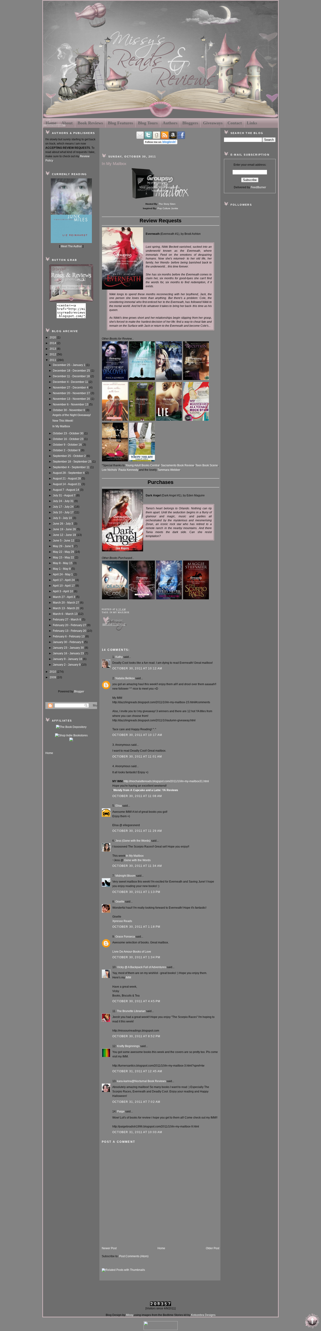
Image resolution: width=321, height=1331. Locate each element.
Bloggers (190, 123)
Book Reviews (90, 123)
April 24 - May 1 (63, 574)
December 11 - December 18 (71, 376)
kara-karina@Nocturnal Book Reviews (141, 1081)
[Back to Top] (312, 1321)
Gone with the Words (137, 860)
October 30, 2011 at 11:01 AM (137, 756)
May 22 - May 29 (64, 552)
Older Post (212, 1248)
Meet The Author (71, 246)
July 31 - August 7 (64, 495)
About (67, 123)
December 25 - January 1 (69, 365)
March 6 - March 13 (65, 614)
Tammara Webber (168, 469)
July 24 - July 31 (63, 501)
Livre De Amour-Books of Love (131, 951)
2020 (53, 337)
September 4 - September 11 (71, 467)
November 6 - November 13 (71, 404)
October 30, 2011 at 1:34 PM (136, 957)
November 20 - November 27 (72, 393)
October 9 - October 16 (67, 444)
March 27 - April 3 (64, 597)
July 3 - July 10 (63, 518)
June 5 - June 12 (64, 540)
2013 (53, 348)
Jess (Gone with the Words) (132, 840)
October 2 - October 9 (67, 450)
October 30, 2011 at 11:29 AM (137, 830)
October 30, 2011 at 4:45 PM (136, 1001)
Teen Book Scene (206, 465)
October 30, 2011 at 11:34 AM (137, 866)
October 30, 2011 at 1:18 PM (136, 926)
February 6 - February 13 (69, 636)
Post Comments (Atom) (134, 1256)
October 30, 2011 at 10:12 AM (137, 668)
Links (252, 123)
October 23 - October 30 (68, 433)
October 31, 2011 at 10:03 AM (137, 1132)
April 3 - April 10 (63, 591)
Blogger (79, 691)
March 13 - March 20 (66, 608)
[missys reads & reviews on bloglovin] (160, 143)
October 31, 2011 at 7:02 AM (136, 1101)
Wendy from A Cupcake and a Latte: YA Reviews (145, 790)
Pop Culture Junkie (167, 208)
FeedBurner (258, 187)
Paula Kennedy (128, 469)
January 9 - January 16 (68, 659)
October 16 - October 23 (68, 439)
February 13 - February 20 (70, 630)
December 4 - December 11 (71, 382)
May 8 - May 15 (63, 563)
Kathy (119, 657)
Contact (234, 123)
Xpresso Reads (122, 921)
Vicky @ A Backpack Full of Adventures (141, 967)
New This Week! (62, 420)
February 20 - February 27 (70, 625)
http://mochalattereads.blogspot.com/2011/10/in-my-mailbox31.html (166, 781)
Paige (121, 1111)
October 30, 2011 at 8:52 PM (136, 1036)
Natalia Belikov (125, 678)
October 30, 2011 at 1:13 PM (136, 892)
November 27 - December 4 (71, 387)
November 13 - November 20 (72, 398)
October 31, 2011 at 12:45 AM (137, 1071)
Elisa (118, 805)
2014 (53, 343)
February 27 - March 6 (67, 619)
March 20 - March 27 (66, 602)
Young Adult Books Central (142, 465)
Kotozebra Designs (203, 1315)
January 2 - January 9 (67, 664)
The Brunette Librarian (131, 1011)
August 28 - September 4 (69, 473)
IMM (128, 977)
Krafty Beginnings (128, 1046)
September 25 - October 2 (69, 456)
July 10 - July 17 (63, 512)
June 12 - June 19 (65, 535)
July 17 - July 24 (63, 506)
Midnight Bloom (125, 875)
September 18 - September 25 (72, 461)
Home (51, 123)
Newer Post (109, 1248)
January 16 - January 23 (69, 653)
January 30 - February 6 (68, 642)
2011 (53, 360)
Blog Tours (148, 123)
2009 (53, 677)
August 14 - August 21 (67, 484)
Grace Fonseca (125, 936)
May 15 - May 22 (64, 557)
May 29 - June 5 (63, 546)
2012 (53, 354)
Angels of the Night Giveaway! (71, 415)
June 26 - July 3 (63, 523)
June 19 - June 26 (65, 529)
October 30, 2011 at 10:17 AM (137, 735)
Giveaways (213, 123)
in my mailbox (119, 612)
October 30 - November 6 (69, 410)
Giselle (119, 901)
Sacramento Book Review (177, 465)
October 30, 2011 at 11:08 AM (137, 796)
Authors (170, 123)
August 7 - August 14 (66, 489)
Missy (129, 1315)
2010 (53, 671)
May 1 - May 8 (62, 568)
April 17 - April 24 (64, 580)
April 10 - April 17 (64, 585)
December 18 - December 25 (72, 370)
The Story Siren (167, 204)
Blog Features (120, 123)
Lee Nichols (109, 469)
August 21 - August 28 (67, 478)
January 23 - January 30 (69, 647)
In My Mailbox (61, 426)
